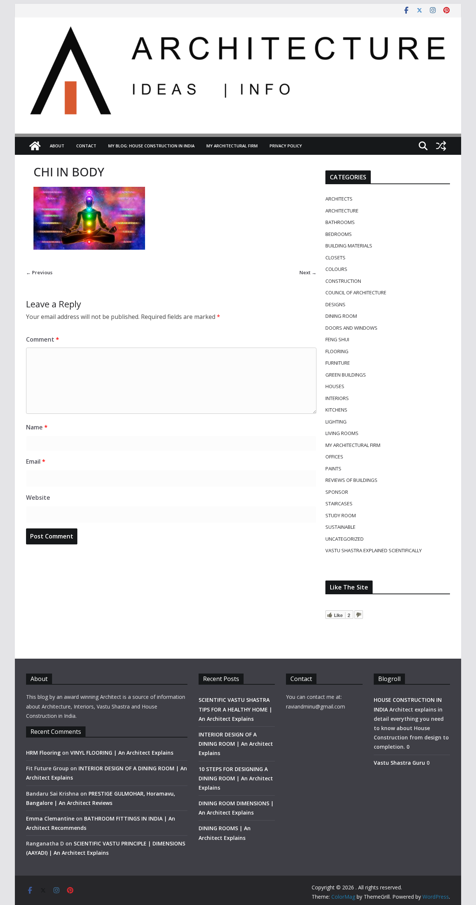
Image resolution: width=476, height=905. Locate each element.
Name (37, 427)
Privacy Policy (286, 145)
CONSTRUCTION (343, 281)
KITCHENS (336, 409)
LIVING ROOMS (341, 433)
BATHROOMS (340, 222)
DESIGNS (335, 304)
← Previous (39, 272)
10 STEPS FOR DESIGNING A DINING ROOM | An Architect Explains (236, 778)
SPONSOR (336, 492)
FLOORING (336, 351)
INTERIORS (337, 398)
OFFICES (334, 456)
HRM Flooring (43, 752)
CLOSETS (335, 257)
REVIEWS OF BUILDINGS (351, 480)
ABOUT (57, 145)
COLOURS (336, 269)
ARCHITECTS (339, 198)
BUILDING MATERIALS (348, 245)
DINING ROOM (341, 316)
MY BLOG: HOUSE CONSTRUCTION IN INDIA (151, 145)
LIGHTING (336, 421)
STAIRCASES (339, 503)
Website (38, 497)
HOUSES (334, 386)
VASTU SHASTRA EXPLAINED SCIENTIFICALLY (373, 550)
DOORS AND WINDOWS (351, 327)
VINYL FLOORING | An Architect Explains (121, 752)
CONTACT (86, 145)
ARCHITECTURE (341, 210)
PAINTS (333, 468)
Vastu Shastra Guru (399, 762)
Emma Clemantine (50, 818)
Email (35, 461)
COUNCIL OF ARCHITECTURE (355, 292)
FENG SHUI (337, 339)
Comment (42, 339)
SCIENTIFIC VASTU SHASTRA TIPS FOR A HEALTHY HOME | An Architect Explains (235, 709)
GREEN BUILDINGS (345, 374)
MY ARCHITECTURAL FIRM (232, 145)
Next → (307, 272)
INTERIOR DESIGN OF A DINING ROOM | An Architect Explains (236, 744)
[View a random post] (441, 146)
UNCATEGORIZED (344, 538)
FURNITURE (337, 362)
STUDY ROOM (340, 515)
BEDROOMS (338, 234)
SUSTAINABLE (340, 527)
